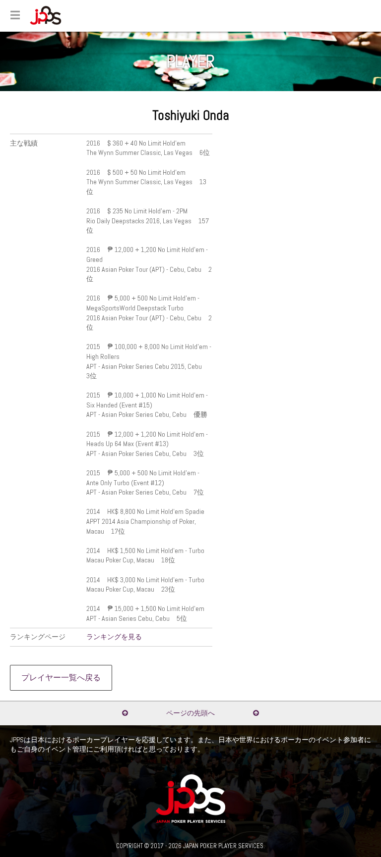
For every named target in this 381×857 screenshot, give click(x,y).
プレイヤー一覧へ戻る (61, 678)
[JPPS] (46, 15)
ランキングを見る (114, 636)
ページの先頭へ (190, 712)
